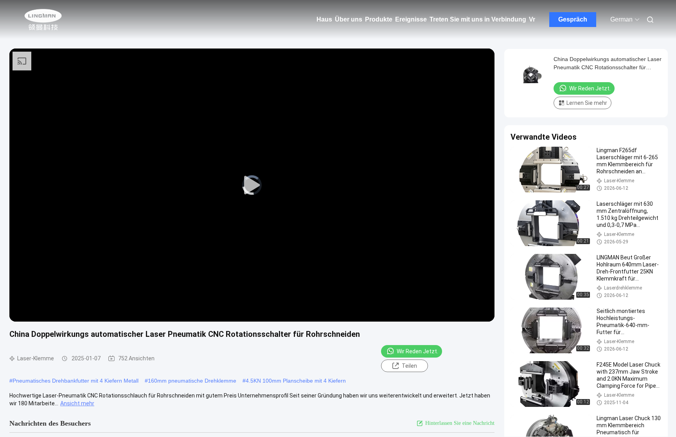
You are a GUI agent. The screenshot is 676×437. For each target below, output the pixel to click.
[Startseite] (43, 19)
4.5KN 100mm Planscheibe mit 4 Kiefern (296, 381)
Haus (324, 19)
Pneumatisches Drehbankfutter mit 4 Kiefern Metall (75, 381)
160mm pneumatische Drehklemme (192, 381)
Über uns (348, 19)
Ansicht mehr (77, 403)
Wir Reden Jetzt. (417, 351)
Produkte (378, 19)
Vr (532, 19)
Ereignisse (411, 19)
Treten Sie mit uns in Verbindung (478, 19)
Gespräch (572, 19)
